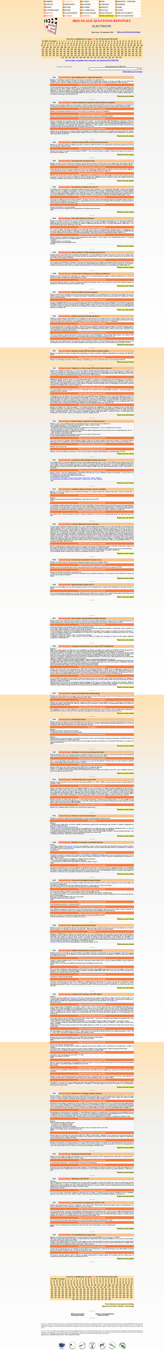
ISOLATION (67, 7)
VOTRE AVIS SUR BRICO (124, 13)
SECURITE (119, 10)
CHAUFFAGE (48, 4)
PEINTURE (66, 10)
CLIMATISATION (69, 4)
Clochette (130, 939)
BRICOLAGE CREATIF (88, 13)
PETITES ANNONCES (106, 16)
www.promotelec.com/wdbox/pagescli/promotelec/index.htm (67, 475)
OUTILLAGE (103, 10)
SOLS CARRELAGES (87, 10)
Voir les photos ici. (112, 1000)
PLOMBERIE (48, 1)
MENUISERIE (85, 7)
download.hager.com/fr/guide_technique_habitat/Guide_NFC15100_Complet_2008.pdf (75, 478)
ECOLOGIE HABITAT (70, 13)
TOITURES (48, 7)
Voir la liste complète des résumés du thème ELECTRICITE (92, 61)
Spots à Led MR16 (114, 1237)
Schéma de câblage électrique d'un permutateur (64, 827)
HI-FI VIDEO (84, 1)
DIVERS (102, 1)
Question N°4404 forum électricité (60, 942)
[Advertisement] (92, 607)
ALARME (118, 7)
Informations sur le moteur (133, 72)
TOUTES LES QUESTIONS (124, 16)
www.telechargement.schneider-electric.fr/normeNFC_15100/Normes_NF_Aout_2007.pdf (76, 479)
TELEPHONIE (120, 4)
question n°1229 (72, 846)
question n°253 (76, 998)
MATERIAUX (103, 7)
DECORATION (104, 4)
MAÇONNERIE (85, 4)
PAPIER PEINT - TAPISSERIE (125, 1)
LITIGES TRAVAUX (105, 13)
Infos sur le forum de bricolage (128, 32)
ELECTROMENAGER (51, 10)
